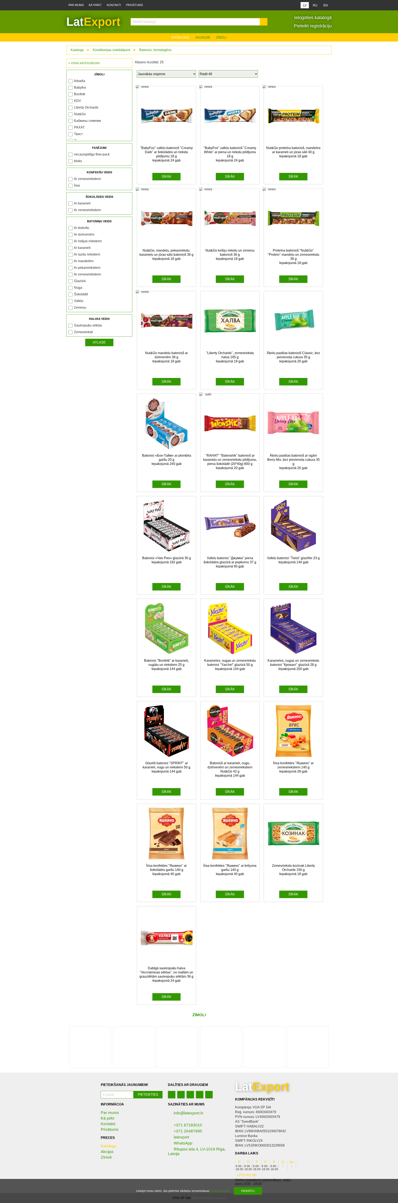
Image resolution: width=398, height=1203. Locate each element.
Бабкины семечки (87, 120)
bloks (78, 161)
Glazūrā (80, 281)
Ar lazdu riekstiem (87, 254)
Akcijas (107, 1151)
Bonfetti (79, 94)
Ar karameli (82, 203)
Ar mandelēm (83, 261)
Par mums (76, 5)
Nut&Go (80, 114)
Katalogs (180, 37)
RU (315, 5)
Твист (78, 134)
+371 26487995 (188, 1131)
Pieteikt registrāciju (312, 25)
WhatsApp (183, 1143)
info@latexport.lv (188, 1113)
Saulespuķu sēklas (88, 325)
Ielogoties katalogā (312, 17)
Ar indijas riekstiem (88, 241)
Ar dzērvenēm (84, 234)
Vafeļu (78, 301)
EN (325, 5)
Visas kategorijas (85, 63)
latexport (181, 1137)
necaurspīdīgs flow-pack (92, 154)
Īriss (77, 185)
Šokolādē (81, 294)
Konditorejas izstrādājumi (111, 50)
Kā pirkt (95, 5)
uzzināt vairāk (220, 1190)
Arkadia (79, 81)
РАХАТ (79, 127)
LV (305, 5)
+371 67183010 (188, 1125)
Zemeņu (80, 307)
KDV (77, 101)
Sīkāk (166, 176)
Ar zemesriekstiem (87, 179)
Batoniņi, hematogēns (155, 50)
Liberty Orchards (86, 107)
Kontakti (114, 5)
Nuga (78, 287)
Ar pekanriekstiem (87, 267)
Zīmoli (221, 37)
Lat (93, 21)
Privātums (134, 5)
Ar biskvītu (81, 228)
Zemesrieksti (83, 332)
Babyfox (80, 87)
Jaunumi (202, 37)
